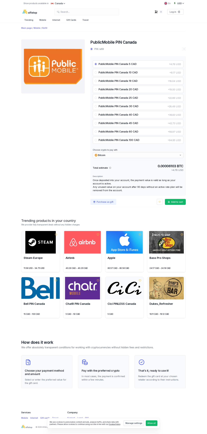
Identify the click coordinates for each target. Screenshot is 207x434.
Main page (26, 28)
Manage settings (133, 423)
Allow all (151, 423)
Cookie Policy (114, 424)
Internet (34, 418)
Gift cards (45, 418)
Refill (44, 28)
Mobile (37, 28)
